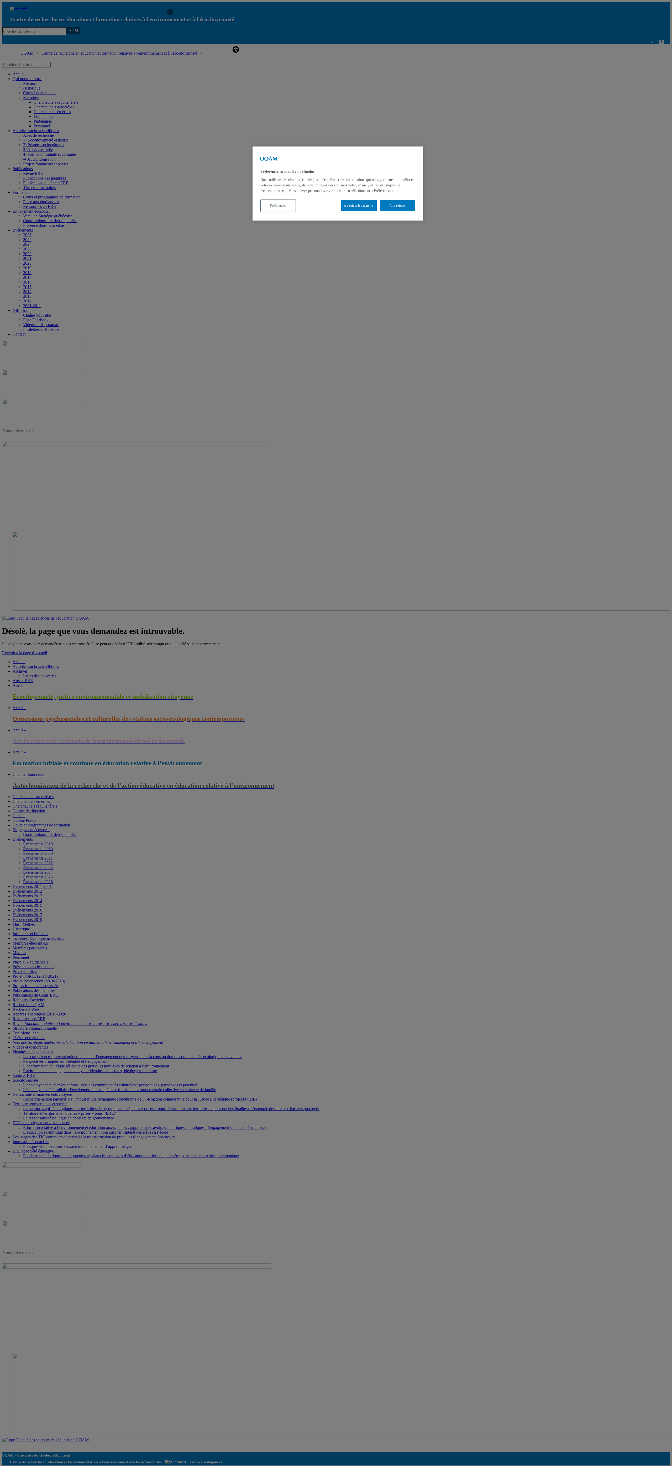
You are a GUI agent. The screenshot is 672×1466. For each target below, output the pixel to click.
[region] (338, 183)
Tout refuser (397, 205)
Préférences (278, 205)
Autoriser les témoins (359, 205)
